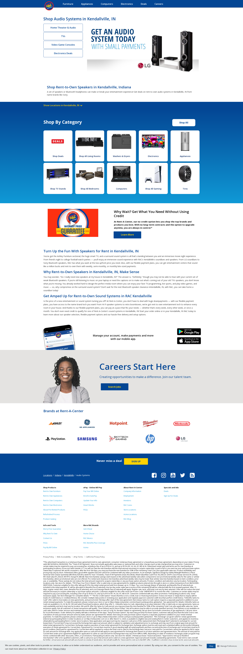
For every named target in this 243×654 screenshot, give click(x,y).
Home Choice (88, 533)
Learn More (127, 234)
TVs (63, 36)
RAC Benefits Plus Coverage (94, 543)
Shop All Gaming (153, 188)
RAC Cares (128, 505)
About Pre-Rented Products (54, 510)
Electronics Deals (63, 53)
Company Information (132, 491)
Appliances (185, 156)
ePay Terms (78, 557)
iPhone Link (189, 341)
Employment (129, 496)
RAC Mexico (88, 538)
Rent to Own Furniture (51, 491)
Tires (185, 188)
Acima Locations (130, 514)
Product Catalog (49, 519)
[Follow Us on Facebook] (154, 478)
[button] (227, 646)
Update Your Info (90, 500)
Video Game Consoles (63, 44)
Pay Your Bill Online (91, 491)
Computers (121, 188)
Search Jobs (114, 386)
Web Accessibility (64, 557)
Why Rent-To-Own (50, 533)
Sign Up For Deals (171, 496)
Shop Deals (58, 156)
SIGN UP (136, 461)
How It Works (88, 505)
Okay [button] (211, 646)
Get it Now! (87, 529)
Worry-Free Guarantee (52, 529)
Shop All (183, 122)
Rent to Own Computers (52, 500)
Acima (85, 547)
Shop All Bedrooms (90, 188)
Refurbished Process (51, 514)
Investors (127, 500)
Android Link (189, 332)
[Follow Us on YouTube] (172, 478)
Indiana (58, 475)
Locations (47, 475)
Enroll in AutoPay (90, 496)
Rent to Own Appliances (52, 496)
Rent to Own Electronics (52, 505)
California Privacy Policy (95, 557)
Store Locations (130, 510)
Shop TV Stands (58, 188)
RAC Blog (127, 519)
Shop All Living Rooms (89, 156)
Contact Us (47, 538)
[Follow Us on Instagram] (163, 478)
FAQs (85, 510)
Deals (166, 491)
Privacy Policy (59, 648)
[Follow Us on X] (182, 478)
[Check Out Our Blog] (192, 478)
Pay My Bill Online (50, 547)
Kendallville (69, 475)
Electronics (153, 156)
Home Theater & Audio (63, 27)
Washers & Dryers (121, 156)
